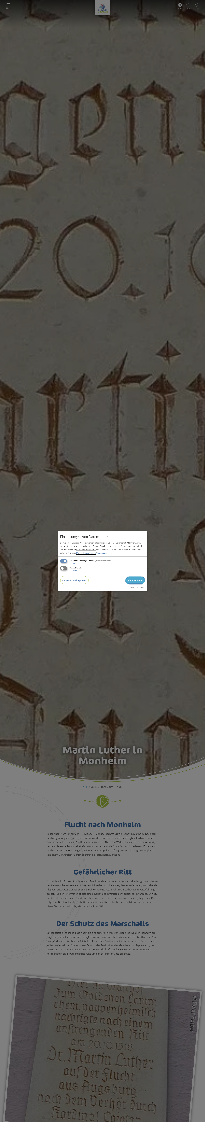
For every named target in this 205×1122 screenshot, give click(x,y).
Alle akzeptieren (135, 580)
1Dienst (72, 563)
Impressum (102, 552)
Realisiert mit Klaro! (137, 587)
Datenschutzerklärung (86, 552)
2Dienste (73, 570)
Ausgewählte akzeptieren (74, 580)
